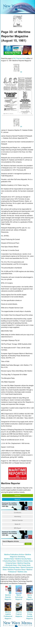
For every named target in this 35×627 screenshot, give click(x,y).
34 (21, 126)
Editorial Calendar (17, 520)
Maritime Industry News (25, 561)
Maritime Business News (11, 567)
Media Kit (17, 524)
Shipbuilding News (9, 561)
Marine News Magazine (29, 597)
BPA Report (17, 528)
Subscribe (17, 495)
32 (21, 72)
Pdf (14, 58)
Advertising (17, 516)
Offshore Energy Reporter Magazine (29, 615)
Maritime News (9, 559)
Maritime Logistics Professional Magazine (8, 615)
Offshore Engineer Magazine (18, 614)
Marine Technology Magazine (19, 597)
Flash (18, 58)
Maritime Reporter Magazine (8, 597)
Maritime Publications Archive (14, 554)
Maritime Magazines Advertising (20, 555)
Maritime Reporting (23, 563)
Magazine (17, 499)
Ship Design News (24, 565)
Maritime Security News (23, 559)
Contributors (17, 512)
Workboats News (11, 565)
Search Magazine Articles (11, 541)
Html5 (24, 58)
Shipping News (11, 563)
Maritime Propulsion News (16, 569)
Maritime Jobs (22, 572)
